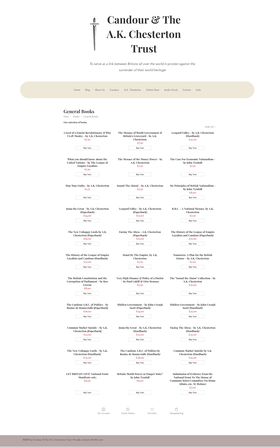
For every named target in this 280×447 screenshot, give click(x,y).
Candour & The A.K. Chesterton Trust (144, 33)
